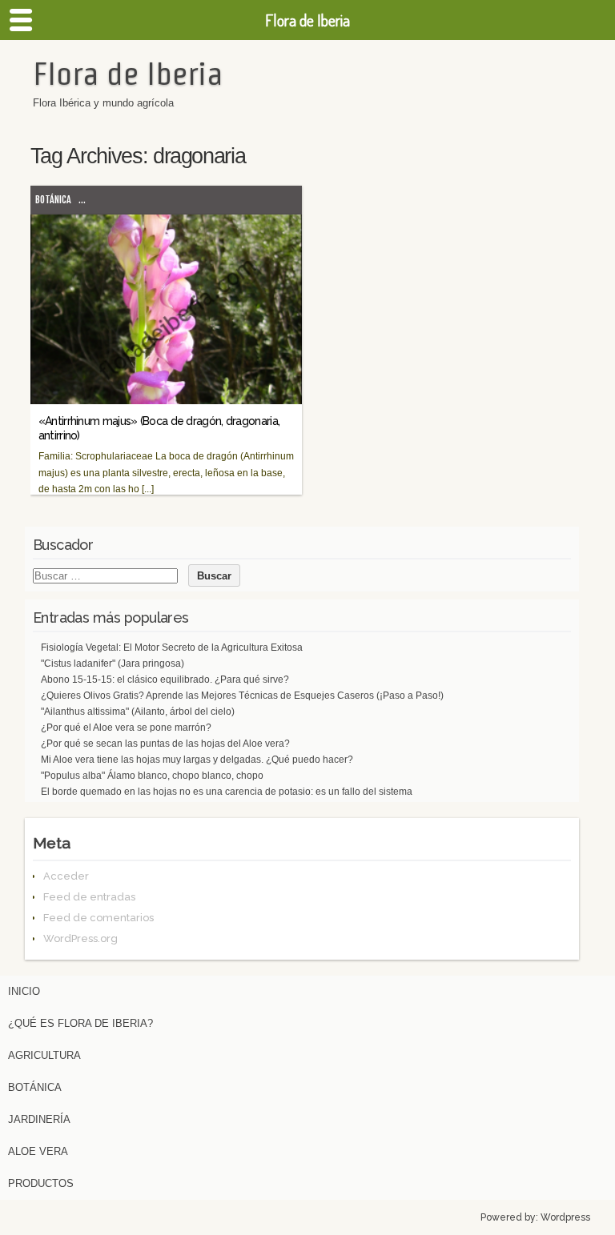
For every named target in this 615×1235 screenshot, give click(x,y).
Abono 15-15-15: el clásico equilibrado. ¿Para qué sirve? (165, 679)
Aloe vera (38, 1151)
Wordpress (565, 1217)
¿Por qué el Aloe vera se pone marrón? (126, 727)
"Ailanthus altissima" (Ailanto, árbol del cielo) (138, 711)
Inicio (24, 991)
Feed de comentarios (98, 918)
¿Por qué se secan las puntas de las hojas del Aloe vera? (165, 743)
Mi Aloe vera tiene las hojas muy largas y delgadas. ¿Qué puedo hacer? (197, 759)
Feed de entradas (89, 897)
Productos (41, 1183)
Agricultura (44, 1055)
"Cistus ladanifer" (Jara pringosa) (112, 663)
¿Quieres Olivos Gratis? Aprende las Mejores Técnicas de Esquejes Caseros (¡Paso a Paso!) (242, 695)
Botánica (53, 200)
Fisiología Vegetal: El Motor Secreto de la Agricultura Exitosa (172, 647)
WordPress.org (80, 938)
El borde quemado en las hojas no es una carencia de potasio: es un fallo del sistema (226, 791)
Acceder (66, 876)
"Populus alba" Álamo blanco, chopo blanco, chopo (152, 775)
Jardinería (39, 1119)
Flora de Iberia (128, 73)
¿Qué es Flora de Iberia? (80, 1023)
